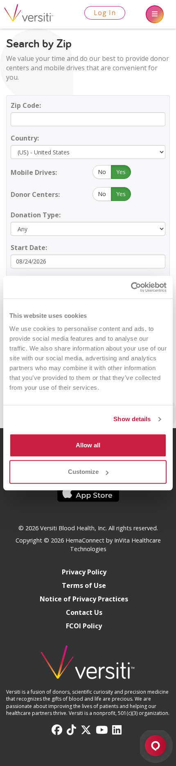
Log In (105, 12)
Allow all (88, 445)
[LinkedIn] (117, 730)
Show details (132, 418)
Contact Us (84, 612)
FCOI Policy (84, 625)
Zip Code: (26, 105)
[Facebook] (57, 730)
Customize (83, 471)
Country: (25, 138)
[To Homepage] (88, 666)
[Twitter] (86, 730)
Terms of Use (84, 585)
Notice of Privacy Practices (84, 598)
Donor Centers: (35, 194)
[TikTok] (71, 730)
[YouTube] (102, 730)
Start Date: (29, 247)
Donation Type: (36, 214)
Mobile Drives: (34, 172)
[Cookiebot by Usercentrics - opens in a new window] (131, 287)
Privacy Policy (84, 571)
